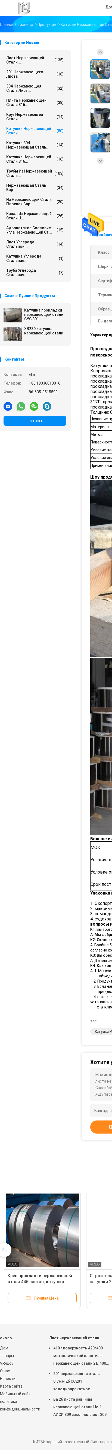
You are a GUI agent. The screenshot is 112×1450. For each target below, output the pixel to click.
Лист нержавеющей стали (74, 1338)
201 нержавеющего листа (35, 74)
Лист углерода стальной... (35, 244)
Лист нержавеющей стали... (35, 60)
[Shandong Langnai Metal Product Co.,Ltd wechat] (34, 406)
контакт (35, 421)
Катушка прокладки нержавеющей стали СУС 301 (43, 314)
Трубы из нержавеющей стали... (35, 173)
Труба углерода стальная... (35, 272)
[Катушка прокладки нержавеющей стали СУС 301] (13, 315)
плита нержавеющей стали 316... (35, 102)
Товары (7, 1356)
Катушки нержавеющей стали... (35, 130)
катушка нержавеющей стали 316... (35, 159)
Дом (4, 1348)
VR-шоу (6, 1363)
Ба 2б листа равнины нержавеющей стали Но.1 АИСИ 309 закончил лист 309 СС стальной (80, 1407)
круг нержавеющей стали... (35, 116)
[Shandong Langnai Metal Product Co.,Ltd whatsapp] (21, 406)
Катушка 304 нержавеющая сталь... (35, 145)
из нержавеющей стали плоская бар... (35, 201)
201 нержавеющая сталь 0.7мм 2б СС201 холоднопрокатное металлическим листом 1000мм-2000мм (76, 1382)
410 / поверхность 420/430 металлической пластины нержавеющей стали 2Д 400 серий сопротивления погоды (81, 1356)
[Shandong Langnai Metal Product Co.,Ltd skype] (47, 406)
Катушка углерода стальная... (35, 258)
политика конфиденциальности (19, 1405)
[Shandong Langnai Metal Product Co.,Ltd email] (8, 406)
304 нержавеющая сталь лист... (35, 88)
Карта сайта (11, 1386)
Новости (7, 1378)
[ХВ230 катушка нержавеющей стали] (13, 334)
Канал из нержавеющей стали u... (35, 216)
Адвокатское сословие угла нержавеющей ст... (35, 230)
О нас (5, 1371)
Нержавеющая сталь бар (35, 187)
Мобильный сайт (15, 1394)
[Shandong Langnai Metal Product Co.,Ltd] (24, 8)
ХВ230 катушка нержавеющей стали (43, 331)
